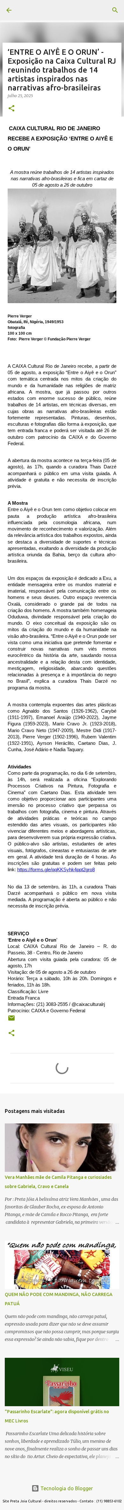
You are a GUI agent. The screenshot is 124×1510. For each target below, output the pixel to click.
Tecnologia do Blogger (66, 1488)
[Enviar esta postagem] (11, 1020)
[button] (11, 108)
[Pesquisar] (115, 10)
